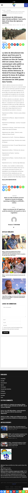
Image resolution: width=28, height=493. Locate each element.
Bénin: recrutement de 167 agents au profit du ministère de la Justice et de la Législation (14, 211)
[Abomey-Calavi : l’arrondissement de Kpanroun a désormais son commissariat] (4, 428)
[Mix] (20, 44)
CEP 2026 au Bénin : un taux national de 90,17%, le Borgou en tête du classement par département (13, 412)
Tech (2, 397)
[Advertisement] (14, 352)
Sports (2, 385)
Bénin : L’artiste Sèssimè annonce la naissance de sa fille (13, 275)
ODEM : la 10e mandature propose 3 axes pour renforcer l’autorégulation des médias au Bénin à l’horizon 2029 (17, 435)
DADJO (2, 416)
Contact (11, 486)
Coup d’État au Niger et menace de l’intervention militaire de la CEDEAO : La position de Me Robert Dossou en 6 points (13, 297)
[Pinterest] (14, 44)
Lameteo (3, 395)
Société (2, 380)
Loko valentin (4, 404)
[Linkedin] (12, 44)
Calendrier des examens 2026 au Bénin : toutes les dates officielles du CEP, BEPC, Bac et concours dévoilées (14, 406)
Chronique (3, 387)
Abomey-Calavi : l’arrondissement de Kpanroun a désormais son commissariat (17, 427)
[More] (9, 47)
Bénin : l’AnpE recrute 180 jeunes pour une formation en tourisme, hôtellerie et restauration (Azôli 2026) (14, 418)
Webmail (7, 486)
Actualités (4, 15)
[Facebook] (3, 44)
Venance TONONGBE (8, 24)
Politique (3, 391)
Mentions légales (18, 486)
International (4, 382)
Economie (3, 393)
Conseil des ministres (6, 389)
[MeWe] (17, 44)
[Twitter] (6, 44)
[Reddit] (9, 44)
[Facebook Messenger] (3, 47)
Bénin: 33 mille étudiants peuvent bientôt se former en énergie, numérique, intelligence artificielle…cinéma (14, 200)
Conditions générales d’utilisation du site (13, 488)
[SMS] (6, 47)
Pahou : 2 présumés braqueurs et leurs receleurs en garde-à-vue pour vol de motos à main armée (17, 444)
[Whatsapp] (23, 44)
